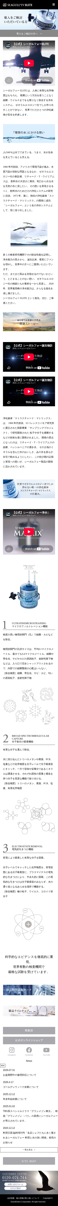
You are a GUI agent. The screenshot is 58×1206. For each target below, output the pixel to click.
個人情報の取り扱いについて (27, 1198)
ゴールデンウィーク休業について (21, 1087)
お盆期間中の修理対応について (19, 1075)
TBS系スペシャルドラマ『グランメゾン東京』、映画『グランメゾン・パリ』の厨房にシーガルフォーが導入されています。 (30, 1116)
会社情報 (10, 1198)
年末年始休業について (15, 1099)
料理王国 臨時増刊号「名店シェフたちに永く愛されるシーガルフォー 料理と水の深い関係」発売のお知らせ (29, 1138)
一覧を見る (28, 1150)
